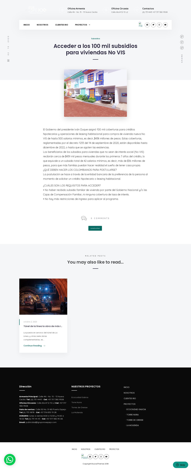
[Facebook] (147, 24)
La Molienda (77, 412)
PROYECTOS (81, 24)
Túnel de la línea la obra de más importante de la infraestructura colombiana (43, 326)
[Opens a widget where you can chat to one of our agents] (180, 465)
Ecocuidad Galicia (79, 397)
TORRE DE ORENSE (135, 420)
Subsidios (95, 38)
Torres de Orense (79, 407)
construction (95, 228)
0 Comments (100, 218)
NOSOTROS (42, 24)
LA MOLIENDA (133, 425)
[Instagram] (159, 24)
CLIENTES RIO (61, 24)
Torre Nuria (76, 402)
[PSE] (141, 24)
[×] (10, 460)
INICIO (26, 24)
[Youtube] (165, 24)
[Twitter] (153, 24)
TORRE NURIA (133, 414)
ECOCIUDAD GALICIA (136, 409)
